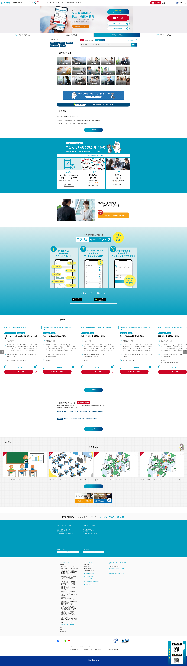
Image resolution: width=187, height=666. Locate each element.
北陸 (77, 568)
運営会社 (73, 646)
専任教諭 (62, 42)
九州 (70, 566)
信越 (68, 568)
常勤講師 (67, 591)
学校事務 (63, 572)
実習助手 (68, 577)
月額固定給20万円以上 (65, 602)
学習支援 (63, 45)
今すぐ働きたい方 (64, 562)
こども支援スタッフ (65, 589)
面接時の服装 (87, 566)
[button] (2, 352)
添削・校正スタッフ (65, 584)
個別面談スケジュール (89, 576)
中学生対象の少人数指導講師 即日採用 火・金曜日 (20, 337)
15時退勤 (67, 606)
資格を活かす (71, 604)
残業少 (62, 619)
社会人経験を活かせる (65, 616)
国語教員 (67, 571)
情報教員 (67, 572)
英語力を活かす (64, 604)
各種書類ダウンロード (89, 570)
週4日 (65, 608)
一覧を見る (99, 40)
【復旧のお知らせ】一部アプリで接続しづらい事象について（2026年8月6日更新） (82, 120)
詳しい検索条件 (130, 40)
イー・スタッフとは (44, 3)
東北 (66, 568)
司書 (72, 577)
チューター (63, 581)
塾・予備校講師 (64, 582)
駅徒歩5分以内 (72, 603)
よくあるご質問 (70, 3)
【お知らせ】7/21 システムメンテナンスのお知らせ (75, 123)
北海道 (73, 566)
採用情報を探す (119, 11)
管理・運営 (63, 588)
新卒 (74, 613)
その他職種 (70, 580)
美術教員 (74, 576)
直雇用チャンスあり (65, 622)
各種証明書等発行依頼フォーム (116, 573)
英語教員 (63, 570)
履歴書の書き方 (87, 568)
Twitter (62, 641)
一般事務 (68, 586)
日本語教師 (72, 583)
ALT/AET (73, 581)
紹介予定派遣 (64, 613)
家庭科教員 (72, 572)
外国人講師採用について (114, 566)
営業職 (68, 588)
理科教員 (72, 570)
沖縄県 (62, 568)
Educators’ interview (89, 573)
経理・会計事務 (64, 587)
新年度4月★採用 (70, 609)
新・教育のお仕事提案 (54, 3)
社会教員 (67, 570)
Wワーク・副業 (64, 621)
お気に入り (63, 3)
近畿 (68, 566)
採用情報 (15, 3)
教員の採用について (88, 564)
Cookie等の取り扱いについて (113, 649)
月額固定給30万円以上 (65, 600)
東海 (65, 566)
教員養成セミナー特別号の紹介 (92, 581)
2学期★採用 (63, 611)
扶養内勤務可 (74, 618)
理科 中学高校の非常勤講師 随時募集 (132, 336)
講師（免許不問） (65, 575)
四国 (74, 568)
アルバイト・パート (10, 333)
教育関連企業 (64, 597)
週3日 (69, 608)
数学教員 (63, 571)
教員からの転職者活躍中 (66, 598)
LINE (65, 641)
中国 (71, 568)
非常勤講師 (69, 42)
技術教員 (63, 573)
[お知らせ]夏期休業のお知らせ (71, 116)
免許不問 (72, 622)
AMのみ (62, 606)
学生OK (71, 607)
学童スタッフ (64, 580)
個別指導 (68, 581)
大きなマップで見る (61, 549)
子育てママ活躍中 (65, 617)
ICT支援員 (63, 577)
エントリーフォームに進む (19, 371)
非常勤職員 (68, 593)
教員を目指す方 (88, 562)
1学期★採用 (63, 609)
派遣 (53, 333)
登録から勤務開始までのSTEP (67, 624)
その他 (71, 594)
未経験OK (70, 613)
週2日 (76, 619)
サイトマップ (101, 646)
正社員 (75, 594)
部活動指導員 (70, 578)
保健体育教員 (64, 576)
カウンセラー (64, 578)
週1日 (72, 619)
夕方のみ (70, 621)
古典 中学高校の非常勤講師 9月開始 (54, 336)
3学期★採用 (73, 608)
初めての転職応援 (65, 607)
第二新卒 (63, 614)
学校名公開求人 (64, 612)
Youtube (69, 641)
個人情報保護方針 (74, 649)
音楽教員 (69, 576)
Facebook (58, 641)
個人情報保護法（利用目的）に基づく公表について (93, 649)
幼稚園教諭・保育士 (65, 583)
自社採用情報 (21, 333)
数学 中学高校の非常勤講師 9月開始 (93, 336)
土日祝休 (72, 606)
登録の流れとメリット (23, 3)
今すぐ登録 (157, 3)
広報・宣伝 (63, 586)
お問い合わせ (78, 3)
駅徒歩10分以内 (64, 603)
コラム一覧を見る (93, 486)
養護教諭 (67, 573)
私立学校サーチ (88, 584)
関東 (62, 566)
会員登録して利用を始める (113, 215)
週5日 (62, 608)
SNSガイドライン (112, 646)
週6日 (75, 607)
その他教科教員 (73, 571)
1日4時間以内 (67, 619)
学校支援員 (72, 584)
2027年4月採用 (54, 42)
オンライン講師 (72, 582)
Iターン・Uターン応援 (70, 614)
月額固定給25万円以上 (72, 601)
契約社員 (63, 595)
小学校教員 (71, 575)
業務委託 (73, 600)
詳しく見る (20, 367)
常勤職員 (63, 593)
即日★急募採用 (54, 45)
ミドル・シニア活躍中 (65, 618)
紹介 (69, 612)
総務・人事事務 (72, 587)
